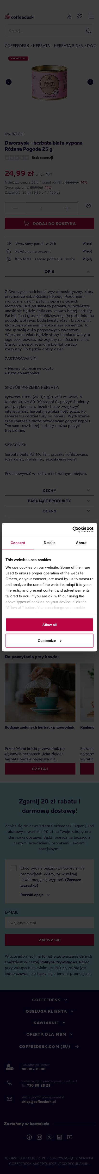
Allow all (49, 625)
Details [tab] (50, 543)
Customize (47, 640)
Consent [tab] (18, 543)
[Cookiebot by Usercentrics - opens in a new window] (72, 529)
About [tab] (81, 543)
